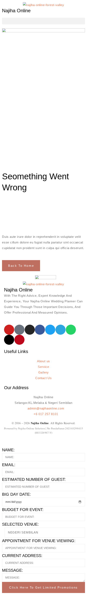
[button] (43, 21)
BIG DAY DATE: (16, 494)
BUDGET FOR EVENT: (23, 509)
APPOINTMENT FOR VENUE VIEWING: (38, 541)
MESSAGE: (12, 570)
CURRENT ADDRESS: (22, 555)
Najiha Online (16, 10)
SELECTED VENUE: (20, 524)
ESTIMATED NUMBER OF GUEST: (34, 479)
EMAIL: (8, 465)
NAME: (8, 450)
